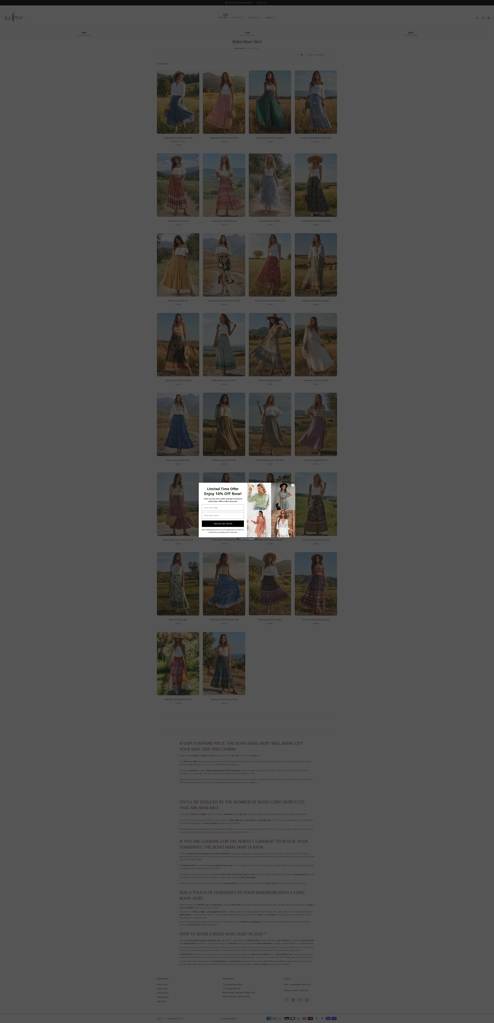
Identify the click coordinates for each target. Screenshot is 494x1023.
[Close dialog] (292, 485)
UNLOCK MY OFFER (223, 523)
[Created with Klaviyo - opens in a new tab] (247, 538)
